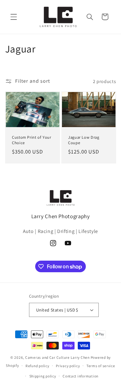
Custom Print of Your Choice (31, 140)
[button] (13, 16)
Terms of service (100, 365)
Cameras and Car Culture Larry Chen (57, 357)
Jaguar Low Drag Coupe (83, 140)
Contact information (80, 376)
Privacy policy (68, 365)
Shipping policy (42, 376)
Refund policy (37, 365)
